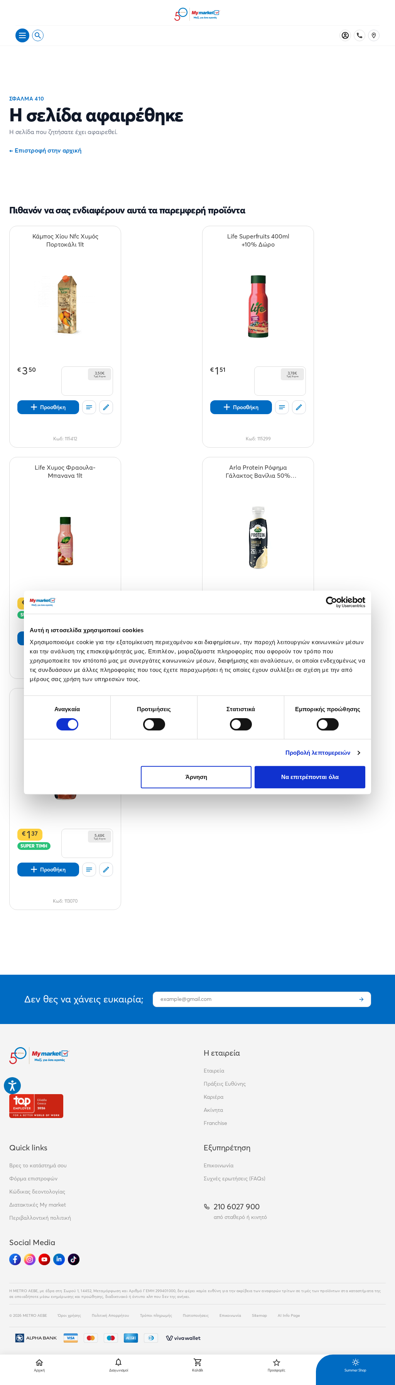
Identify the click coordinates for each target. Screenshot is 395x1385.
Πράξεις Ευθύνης (225, 1083)
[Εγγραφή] (361, 999)
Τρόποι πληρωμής (156, 1315)
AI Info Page (289, 1315)
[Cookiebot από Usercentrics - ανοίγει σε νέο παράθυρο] (331, 602)
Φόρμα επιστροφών (33, 1178)
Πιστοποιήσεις (196, 1315)
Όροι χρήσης (69, 1315)
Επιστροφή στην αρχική (45, 150)
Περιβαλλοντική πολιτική (40, 1217)
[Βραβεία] (36, 1106)
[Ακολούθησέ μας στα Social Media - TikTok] (73, 1259)
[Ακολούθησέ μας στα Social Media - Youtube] (44, 1259)
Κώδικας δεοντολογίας (37, 1191)
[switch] (154, 724)
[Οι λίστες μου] (89, 407)
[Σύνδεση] (345, 35)
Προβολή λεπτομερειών (318, 752)
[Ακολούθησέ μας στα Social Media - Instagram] (29, 1259)
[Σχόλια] (106, 407)
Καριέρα (213, 1096)
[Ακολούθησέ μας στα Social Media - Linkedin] (59, 1259)
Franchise (215, 1123)
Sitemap (259, 1315)
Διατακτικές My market (37, 1204)
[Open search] (38, 35)
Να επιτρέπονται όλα (310, 777)
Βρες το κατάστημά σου (38, 1165)
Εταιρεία (214, 1070)
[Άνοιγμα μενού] (22, 35)
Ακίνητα (213, 1109)
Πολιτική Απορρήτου (110, 1315)
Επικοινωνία (218, 1165)
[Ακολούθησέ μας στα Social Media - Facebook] (15, 1259)
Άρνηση (197, 777)
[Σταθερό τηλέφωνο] (359, 35)
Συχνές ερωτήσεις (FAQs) (234, 1178)
